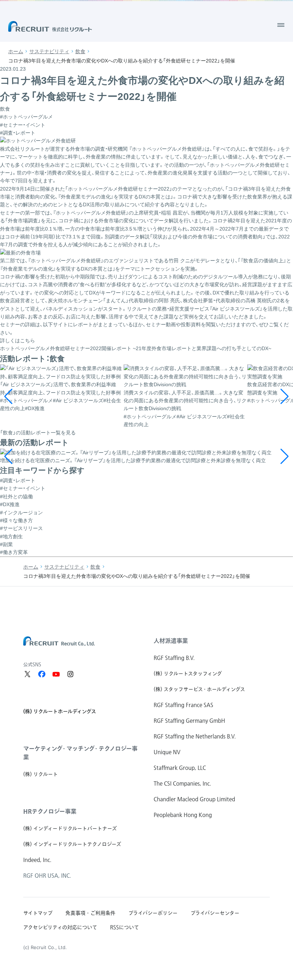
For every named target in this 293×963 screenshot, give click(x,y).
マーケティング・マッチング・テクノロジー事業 (80, 752)
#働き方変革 (14, 552)
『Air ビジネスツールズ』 (236, 309)
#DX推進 (10, 504)
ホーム (15, 51)
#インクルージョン (21, 512)
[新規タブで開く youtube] (56, 674)
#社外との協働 (16, 496)
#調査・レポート (17, 133)
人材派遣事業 (171, 640)
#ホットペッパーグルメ (26, 117)
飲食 (80, 51)
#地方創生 (11, 536)
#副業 (6, 544)
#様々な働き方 (16, 520)
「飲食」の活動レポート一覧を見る (38, 432)
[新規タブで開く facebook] (42, 674)
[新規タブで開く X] (27, 674)
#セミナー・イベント (22, 125)
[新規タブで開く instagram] (70, 674)
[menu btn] (280, 25)
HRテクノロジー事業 (49, 811)
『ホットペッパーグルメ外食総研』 (166, 149)
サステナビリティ (49, 51)
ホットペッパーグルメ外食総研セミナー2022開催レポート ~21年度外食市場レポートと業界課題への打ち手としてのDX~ (135, 348)
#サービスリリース (21, 528)
